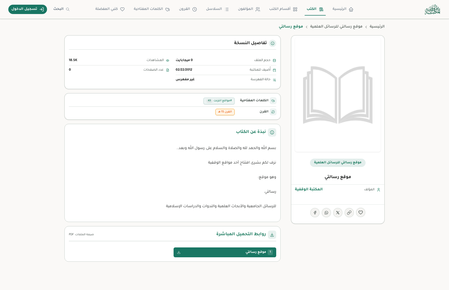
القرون (184, 9)
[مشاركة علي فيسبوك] (315, 212)
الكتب (311, 9)
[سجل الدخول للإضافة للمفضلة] (360, 212)
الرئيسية (339, 9)
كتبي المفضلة (106, 9)
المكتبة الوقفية (309, 190)
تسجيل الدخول (24, 9)
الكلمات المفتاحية (148, 9)
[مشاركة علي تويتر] (337, 212)
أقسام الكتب (279, 9)
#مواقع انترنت (220, 100)
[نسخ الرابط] (349, 212)
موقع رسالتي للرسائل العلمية (336, 27)
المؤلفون (245, 9)
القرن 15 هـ (225, 111)
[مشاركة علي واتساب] (326, 212)
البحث (58, 9)
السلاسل (214, 9)
